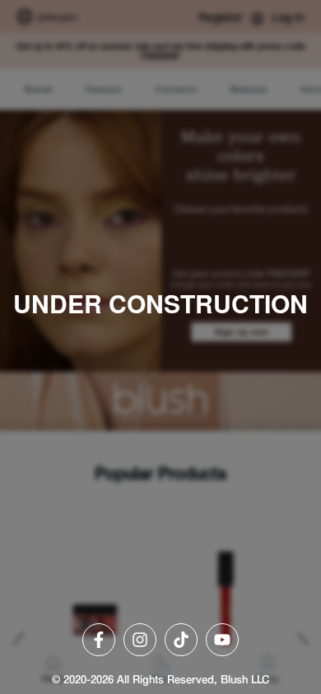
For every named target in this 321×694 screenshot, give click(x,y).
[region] (160, 347)
